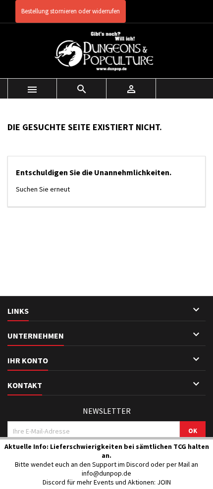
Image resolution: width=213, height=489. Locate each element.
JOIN (164, 482)
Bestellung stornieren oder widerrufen (70, 11)
